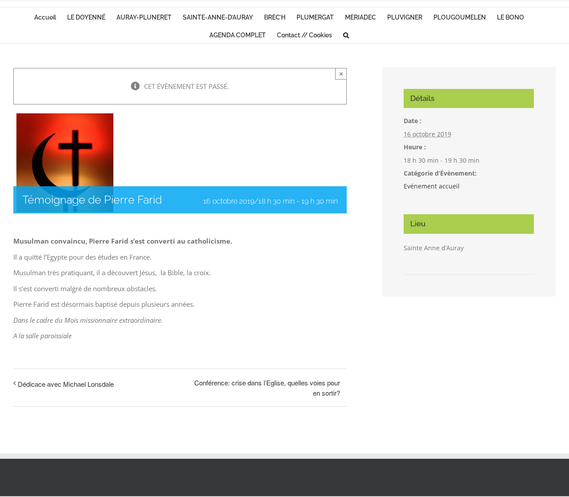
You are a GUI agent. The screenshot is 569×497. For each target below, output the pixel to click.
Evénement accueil (432, 186)
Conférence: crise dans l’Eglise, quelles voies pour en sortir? (267, 387)
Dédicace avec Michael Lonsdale (66, 384)
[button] (346, 34)
